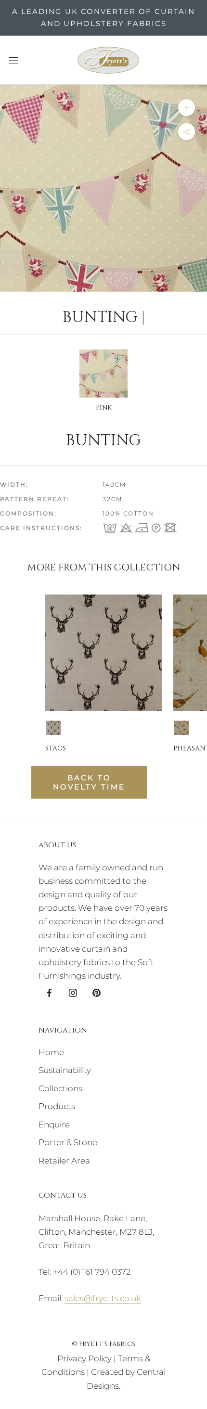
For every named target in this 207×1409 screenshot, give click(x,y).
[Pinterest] (96, 992)
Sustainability (65, 1070)
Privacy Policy (84, 1358)
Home (51, 1052)
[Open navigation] (13, 60)
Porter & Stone (68, 1142)
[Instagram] (73, 992)
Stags (55, 748)
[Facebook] (49, 992)
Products (57, 1106)
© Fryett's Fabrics (103, 1344)
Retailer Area (64, 1160)
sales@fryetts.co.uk (103, 1298)
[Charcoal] (53, 728)
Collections (60, 1088)
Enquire (54, 1124)
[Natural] (181, 728)
